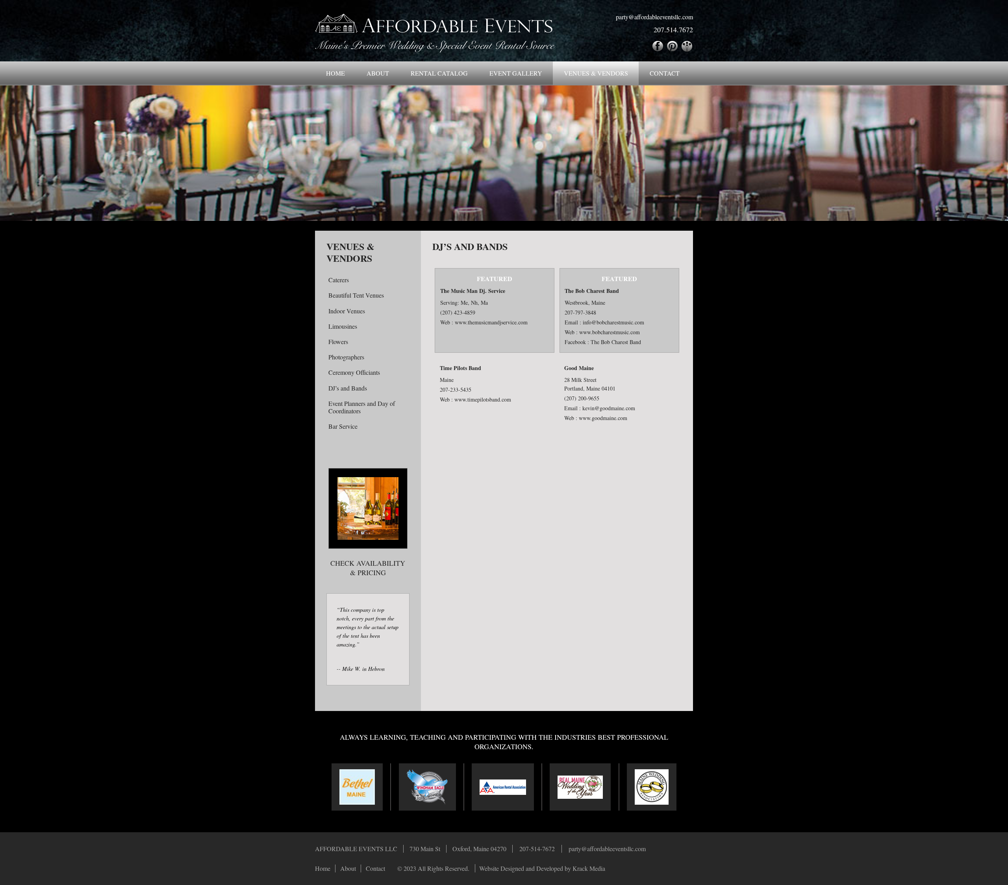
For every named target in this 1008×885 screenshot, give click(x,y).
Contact (665, 73)
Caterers (338, 280)
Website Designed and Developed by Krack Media (542, 868)
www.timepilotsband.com (482, 399)
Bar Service (343, 426)
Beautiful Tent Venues (356, 295)
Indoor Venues (346, 311)
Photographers (346, 357)
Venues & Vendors (596, 73)
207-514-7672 (537, 848)
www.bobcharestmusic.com (609, 332)
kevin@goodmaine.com (608, 408)
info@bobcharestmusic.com (613, 322)
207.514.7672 (673, 29)
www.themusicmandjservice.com (491, 322)
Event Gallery (515, 73)
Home (335, 73)
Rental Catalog (439, 73)
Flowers (338, 341)
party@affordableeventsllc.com (654, 17)
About (378, 73)
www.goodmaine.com (603, 418)
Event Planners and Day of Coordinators (361, 407)
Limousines (342, 326)
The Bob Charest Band (616, 342)
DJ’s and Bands (347, 388)
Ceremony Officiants (354, 372)
